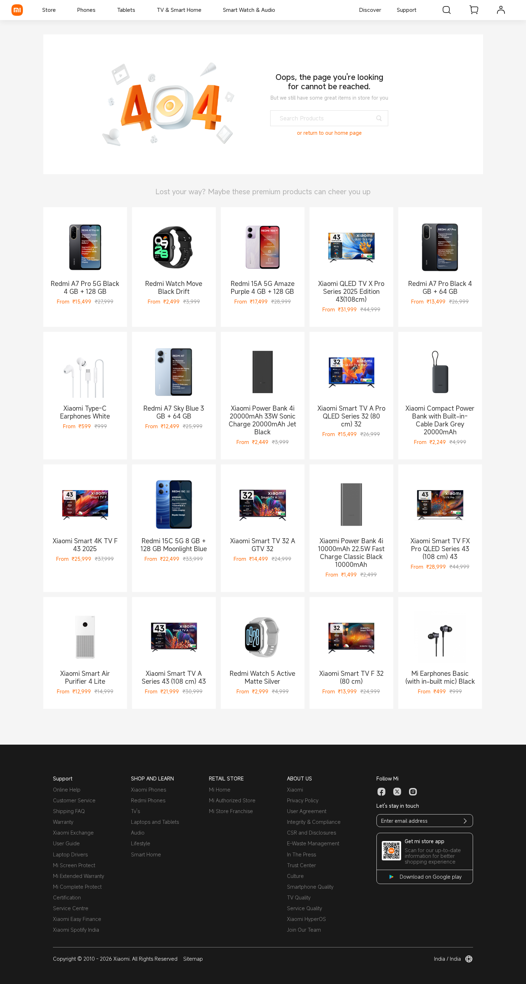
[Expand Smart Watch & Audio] (278, 10)
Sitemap (193, 958)
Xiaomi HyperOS (306, 919)
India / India (447, 959)
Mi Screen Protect (74, 865)
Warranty (63, 821)
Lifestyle (140, 843)
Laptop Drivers (70, 854)
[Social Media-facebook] (381, 792)
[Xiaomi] (17, 10)
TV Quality (299, 897)
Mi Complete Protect (77, 886)
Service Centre (70, 908)
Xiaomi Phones (148, 789)
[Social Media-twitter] (397, 792)
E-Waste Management (313, 843)
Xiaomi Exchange (73, 832)
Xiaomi (295, 789)
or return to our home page (329, 133)
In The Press (301, 854)
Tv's (135, 811)
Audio (138, 832)
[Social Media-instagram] (413, 792)
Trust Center (301, 865)
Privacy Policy (302, 800)
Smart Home (146, 854)
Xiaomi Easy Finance (77, 919)
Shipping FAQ (69, 811)
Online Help (67, 789)
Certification (67, 897)
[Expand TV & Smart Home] (205, 10)
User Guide (66, 843)
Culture (295, 876)
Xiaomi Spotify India (76, 929)
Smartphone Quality (310, 886)
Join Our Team (304, 929)
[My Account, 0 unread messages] (501, 10)
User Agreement (306, 811)
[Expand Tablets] (139, 10)
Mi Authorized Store (232, 800)
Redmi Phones (148, 800)
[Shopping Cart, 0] (474, 10)
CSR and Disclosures (311, 832)
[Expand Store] (59, 10)
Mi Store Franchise (231, 811)
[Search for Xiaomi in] (446, 10)
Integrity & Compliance (314, 821)
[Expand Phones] (99, 10)
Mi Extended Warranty (78, 876)
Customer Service (74, 800)
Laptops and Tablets (155, 821)
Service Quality (304, 908)
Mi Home (219, 789)
